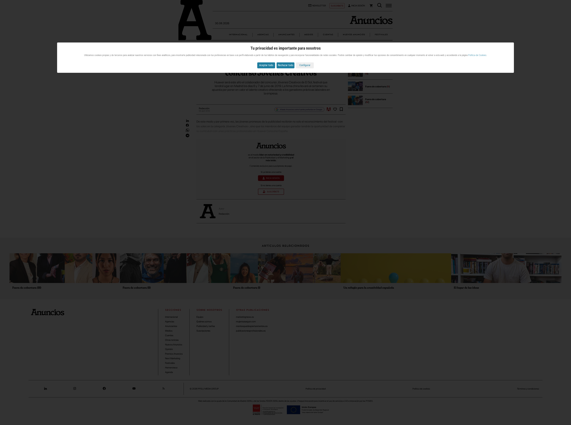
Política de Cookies (477, 55)
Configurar (304, 65)
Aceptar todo (266, 65)
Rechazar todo (285, 65)
